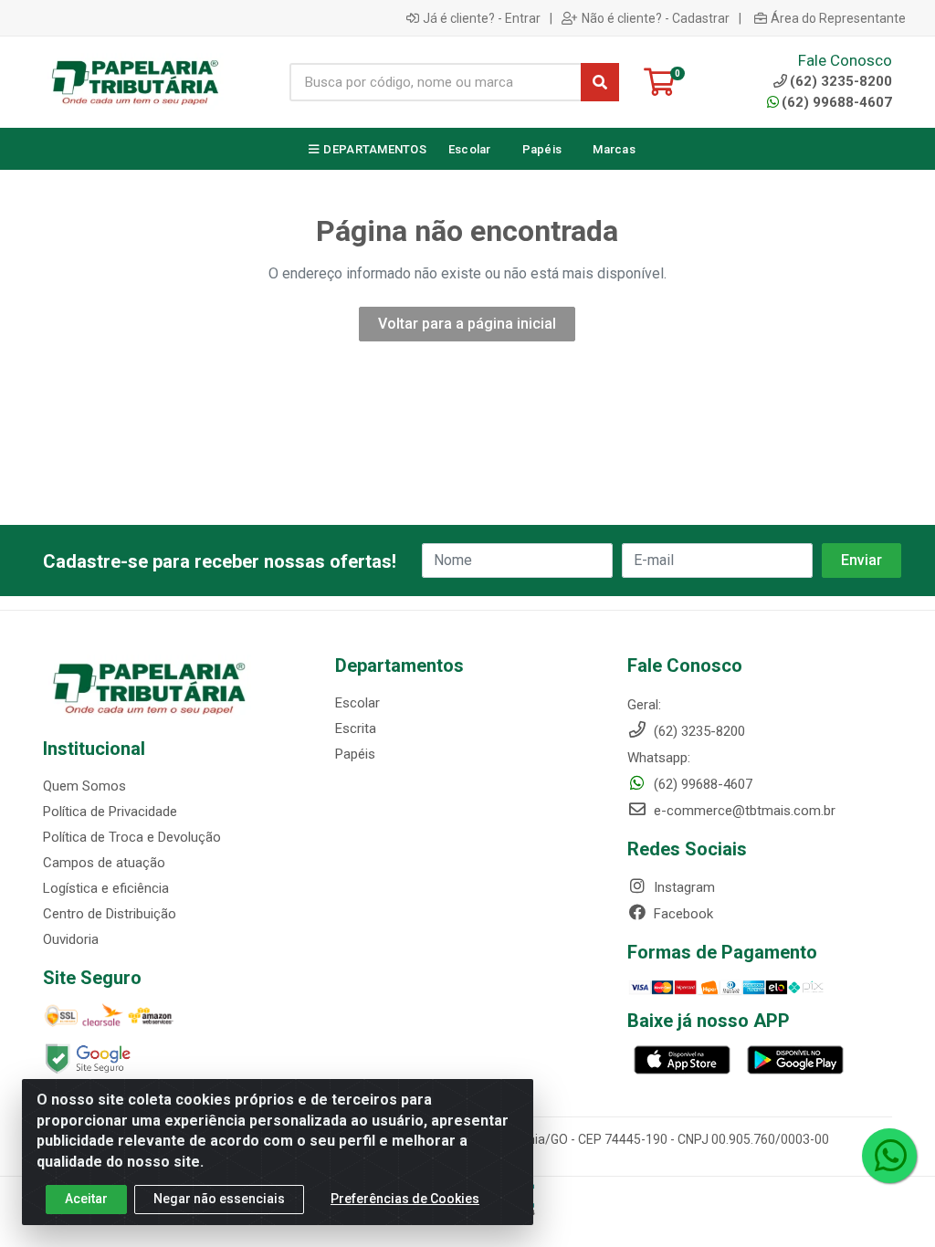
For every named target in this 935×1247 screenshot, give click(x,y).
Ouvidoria (71, 939)
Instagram (682, 887)
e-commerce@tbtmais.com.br (742, 810)
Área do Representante (838, 18)
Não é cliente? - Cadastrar (656, 18)
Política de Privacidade (110, 811)
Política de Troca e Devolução (132, 837)
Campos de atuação (104, 862)
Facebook (681, 914)
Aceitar (86, 1198)
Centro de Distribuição (109, 914)
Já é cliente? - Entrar (482, 18)
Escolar (357, 703)
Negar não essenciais (219, 1198)
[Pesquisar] (600, 82)
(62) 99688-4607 (837, 102)
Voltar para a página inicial (467, 323)
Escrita (355, 728)
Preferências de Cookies (405, 1198)
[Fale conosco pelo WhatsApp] (889, 1155)
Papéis (355, 754)
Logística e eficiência (106, 888)
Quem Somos (84, 786)
